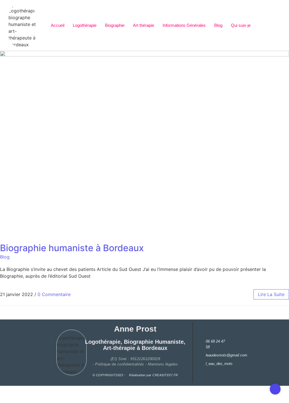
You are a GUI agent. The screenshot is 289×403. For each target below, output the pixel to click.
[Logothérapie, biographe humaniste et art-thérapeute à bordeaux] (22, 25)
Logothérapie (85, 25)
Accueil (57, 25)
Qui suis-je (241, 25)
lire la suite (271, 294)
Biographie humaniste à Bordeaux (72, 247)
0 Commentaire (54, 294)
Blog (218, 25)
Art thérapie (143, 25)
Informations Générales (184, 25)
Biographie (114, 25)
